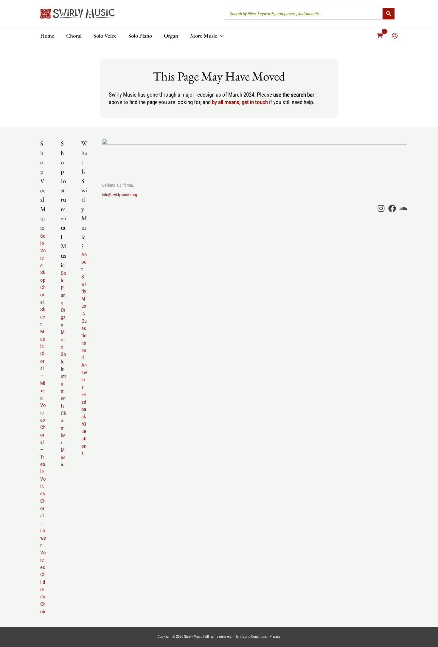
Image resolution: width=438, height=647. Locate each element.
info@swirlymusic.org (119, 194)
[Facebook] (392, 208)
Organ (63, 317)
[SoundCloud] (403, 208)
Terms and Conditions (251, 636)
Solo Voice (43, 250)
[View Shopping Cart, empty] (380, 35)
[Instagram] (381, 208)
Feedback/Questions (83, 423)
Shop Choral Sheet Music (43, 309)
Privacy (275, 636)
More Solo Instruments (63, 369)
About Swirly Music (84, 283)
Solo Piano (63, 288)
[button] (220, 35)
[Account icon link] (395, 36)
